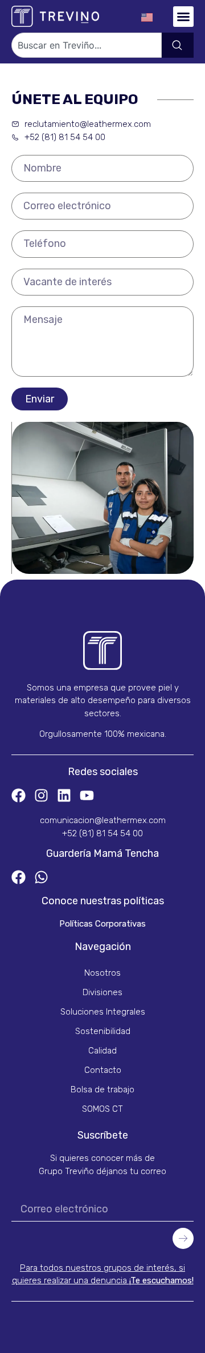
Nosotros (102, 973)
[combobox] (86, 45)
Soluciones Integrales (102, 1012)
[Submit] (183, 1238)
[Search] (178, 45)
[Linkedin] (64, 795)
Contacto (102, 1070)
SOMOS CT (102, 1109)
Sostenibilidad (102, 1031)
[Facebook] (18, 795)
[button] (183, 16)
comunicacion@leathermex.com (103, 820)
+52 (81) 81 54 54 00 (102, 833)
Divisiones (102, 992)
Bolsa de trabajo (102, 1089)
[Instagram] (41, 795)
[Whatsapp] (41, 877)
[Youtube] (87, 795)
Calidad (102, 1050)
